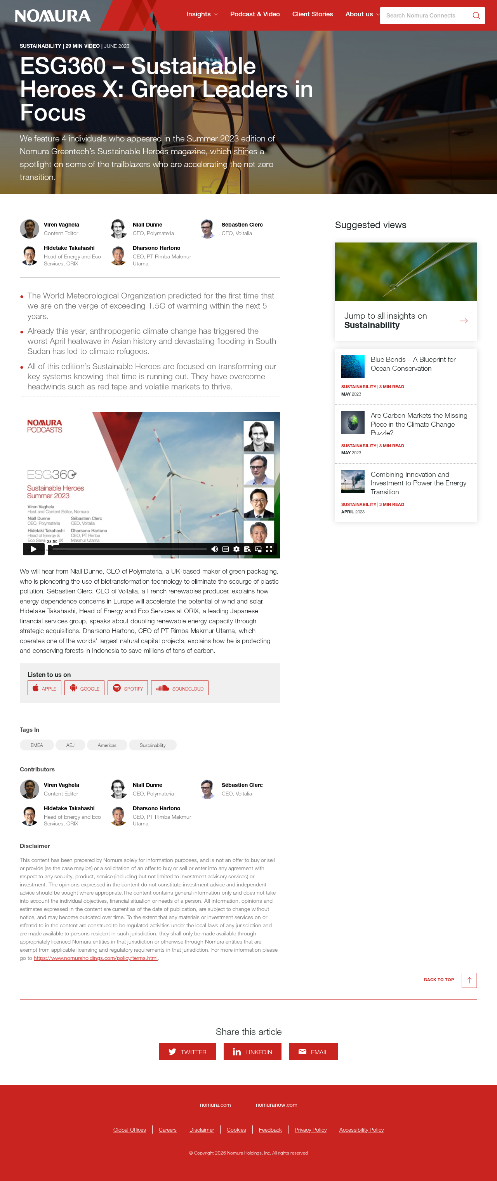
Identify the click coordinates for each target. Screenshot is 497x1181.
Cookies (236, 1129)
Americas (107, 745)
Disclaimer (201, 1129)
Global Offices (129, 1129)
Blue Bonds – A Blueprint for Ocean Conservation (413, 363)
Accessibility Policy (361, 1129)
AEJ (70, 745)
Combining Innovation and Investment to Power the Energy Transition (418, 483)
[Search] (476, 15)
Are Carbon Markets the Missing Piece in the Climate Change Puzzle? (419, 424)
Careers (168, 1129)
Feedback (270, 1129)
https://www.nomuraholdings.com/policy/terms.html (96, 957)
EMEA (37, 745)
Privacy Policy (311, 1129)
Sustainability (153, 745)
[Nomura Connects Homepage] (49, 15)
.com (215, 1104)
